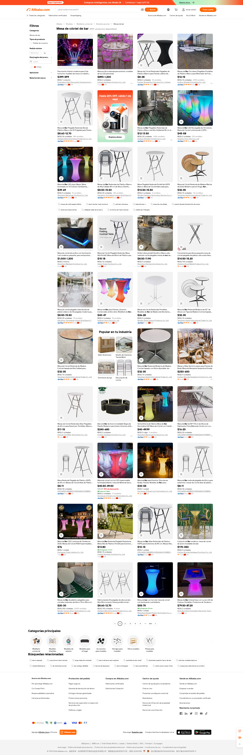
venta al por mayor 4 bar (164, 666)
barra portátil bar (142, 666)
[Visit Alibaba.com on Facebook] (181, 713)
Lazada (121, 743)
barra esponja (37, 660)
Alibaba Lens (43, 732)
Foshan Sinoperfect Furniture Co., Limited (153, 82)
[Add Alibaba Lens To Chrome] (68, 732)
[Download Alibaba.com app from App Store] (184, 732)
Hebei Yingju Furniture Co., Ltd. (109, 264)
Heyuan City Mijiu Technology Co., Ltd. (72, 435)
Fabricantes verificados (115, 684)
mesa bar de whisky (160, 204)
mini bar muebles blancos (188, 660)
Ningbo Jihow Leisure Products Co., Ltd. (153, 320)
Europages (158, 743)
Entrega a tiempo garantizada (80, 693)
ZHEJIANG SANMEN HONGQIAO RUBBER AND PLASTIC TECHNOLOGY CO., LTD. (195, 435)
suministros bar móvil (133, 660)
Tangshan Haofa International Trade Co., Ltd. (194, 195)
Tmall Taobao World (109, 743)
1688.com (95, 743)
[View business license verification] (144, 751)
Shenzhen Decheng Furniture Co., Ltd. (152, 264)
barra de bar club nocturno (98, 204)
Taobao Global (131, 743)
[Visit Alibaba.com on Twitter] (191, 713)
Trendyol (148, 743)
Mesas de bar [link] (119, 24)
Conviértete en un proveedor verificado (195, 698)
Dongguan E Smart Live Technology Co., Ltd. (114, 496)
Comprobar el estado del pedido (192, 693)
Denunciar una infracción (152, 710)
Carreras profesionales (41, 698)
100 (150, 623)
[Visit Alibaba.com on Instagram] (196, 713)
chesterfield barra (38, 666)
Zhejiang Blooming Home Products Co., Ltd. (74, 139)
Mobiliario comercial (84, 24)
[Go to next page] (155, 623)
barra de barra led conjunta (109, 660)
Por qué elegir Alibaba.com (42, 684)
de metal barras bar (60, 666)
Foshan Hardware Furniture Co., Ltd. (111, 82)
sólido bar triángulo (143, 210)
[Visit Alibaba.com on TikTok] (206, 713)
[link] (239, 731)
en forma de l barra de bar (119, 210)
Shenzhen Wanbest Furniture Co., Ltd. (72, 264)
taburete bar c (140, 204)
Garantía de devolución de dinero (82, 688)
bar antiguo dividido (81, 666)
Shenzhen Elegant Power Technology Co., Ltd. (155, 613)
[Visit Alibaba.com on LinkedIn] (186, 713)
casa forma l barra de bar (58, 660)
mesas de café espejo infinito (71, 204)
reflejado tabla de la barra (93, 210)
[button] (142, 9)
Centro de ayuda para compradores (156, 684)
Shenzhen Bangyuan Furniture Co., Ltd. (72, 195)
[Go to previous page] (115, 623)
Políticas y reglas (75, 710)
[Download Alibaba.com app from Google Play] (202, 732)
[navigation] (40, 324)
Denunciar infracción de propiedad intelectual (156, 704)
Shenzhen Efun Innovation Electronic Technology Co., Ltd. (195, 611)
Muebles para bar (103, 24)
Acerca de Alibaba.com (41, 678)
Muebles (69, 24)
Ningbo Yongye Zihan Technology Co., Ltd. (73, 611)
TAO (141, 743)
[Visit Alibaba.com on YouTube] (201, 713)
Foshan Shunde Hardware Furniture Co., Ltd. (194, 377)
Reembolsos (147, 698)
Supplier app (137, 732)
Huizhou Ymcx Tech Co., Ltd (188, 139)
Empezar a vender (186, 688)
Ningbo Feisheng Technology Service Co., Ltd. (155, 195)
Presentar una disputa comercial (155, 693)
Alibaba (59, 24)
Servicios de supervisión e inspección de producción (83, 704)
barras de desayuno (102, 666)
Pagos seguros (74, 684)
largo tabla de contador (83, 660)
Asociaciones (184, 703)
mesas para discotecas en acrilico (192, 666)
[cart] (176, 10)
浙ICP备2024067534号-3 (186, 751)
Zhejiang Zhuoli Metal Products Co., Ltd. (193, 264)
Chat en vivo (147, 688)
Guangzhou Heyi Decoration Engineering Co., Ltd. (75, 82)
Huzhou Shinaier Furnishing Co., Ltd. (191, 82)
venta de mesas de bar (69, 210)
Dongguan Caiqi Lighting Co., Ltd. (70, 552)
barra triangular (122, 666)
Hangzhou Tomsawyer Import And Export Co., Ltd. (115, 195)
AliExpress (85, 743)
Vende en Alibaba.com (188, 684)
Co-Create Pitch (38, 688)
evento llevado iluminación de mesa (187, 204)
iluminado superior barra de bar (160, 660)
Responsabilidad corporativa (43, 693)
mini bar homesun (121, 204)
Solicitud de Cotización (115, 688)
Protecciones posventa (78, 698)
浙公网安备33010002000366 (163, 751)
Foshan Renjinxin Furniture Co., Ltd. (111, 554)
